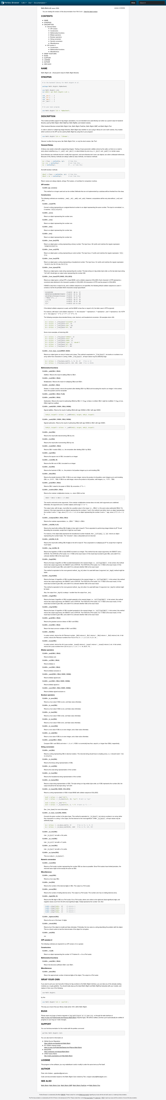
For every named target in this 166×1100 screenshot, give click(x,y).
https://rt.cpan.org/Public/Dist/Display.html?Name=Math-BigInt (63, 1047)
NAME (46, 20)
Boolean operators (56, 37)
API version (53, 29)
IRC (103, 1098)
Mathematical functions (57, 33)
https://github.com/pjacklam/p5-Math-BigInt (57, 1043)
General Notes (51, 27)
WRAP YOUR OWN (50, 54)
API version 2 (51, 45)
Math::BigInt (45, 1085)
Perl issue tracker (88, 1098)
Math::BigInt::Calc (54, 1085)
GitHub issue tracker (84, 1094)
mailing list (97, 1098)
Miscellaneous (54, 43)
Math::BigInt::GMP (66, 1085)
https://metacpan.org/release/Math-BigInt (56, 1051)
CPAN (57, 8)
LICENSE (47, 60)
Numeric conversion (56, 41)
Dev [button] (29, 3)
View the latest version (91, 11)
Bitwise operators (55, 35)
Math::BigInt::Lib (46, 8)
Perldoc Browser (11, 2)
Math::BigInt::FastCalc (79, 1085)
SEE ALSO (47, 64)
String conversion (55, 39)
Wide (133, 3)
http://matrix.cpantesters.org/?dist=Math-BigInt (58, 1056)
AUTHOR (47, 62)
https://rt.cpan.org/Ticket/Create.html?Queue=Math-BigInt (58, 1017)
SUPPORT (47, 58)
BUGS (46, 56)
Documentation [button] (39, 3)
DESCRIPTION (49, 24)
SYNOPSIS (47, 22)
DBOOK (63, 1094)
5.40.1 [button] (24, 3)
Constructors (54, 31)
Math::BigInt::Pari (94, 1085)
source (53, 8)
